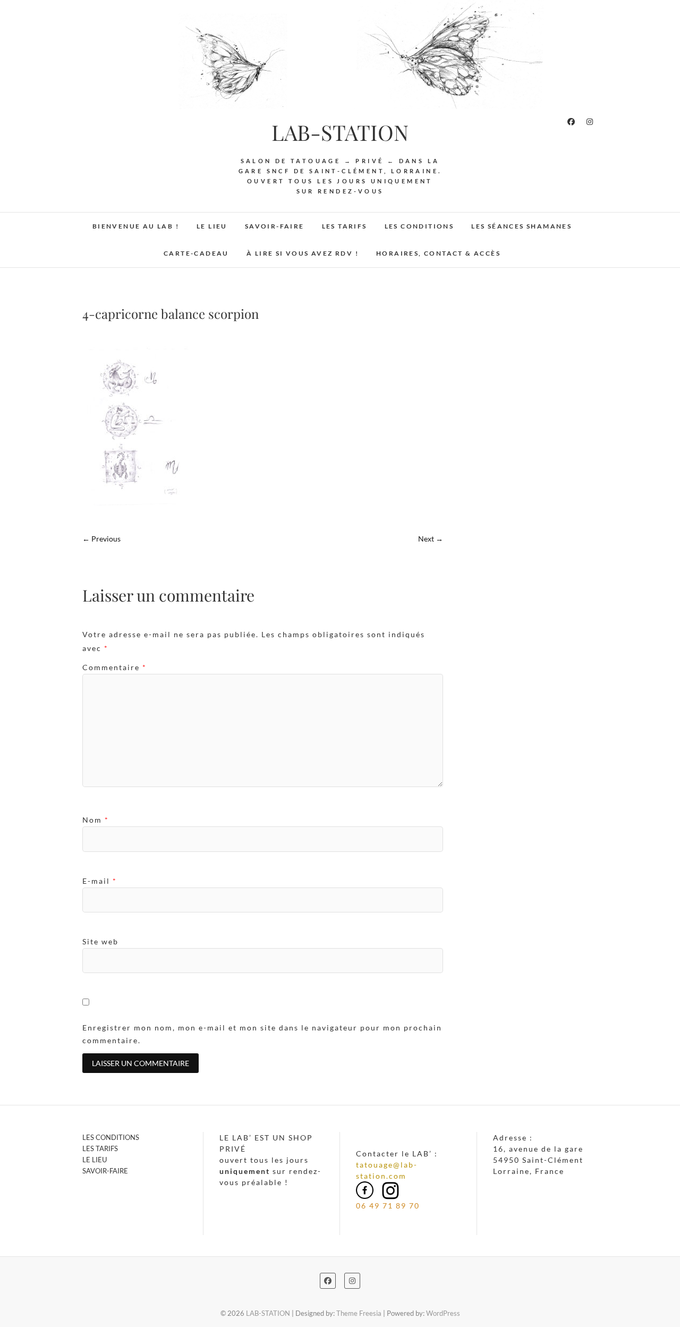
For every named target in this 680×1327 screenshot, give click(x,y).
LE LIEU (212, 226)
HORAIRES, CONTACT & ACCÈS (438, 253)
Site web (100, 941)
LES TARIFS (344, 226)
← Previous (101, 538)
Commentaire (114, 667)
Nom (95, 819)
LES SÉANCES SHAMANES (521, 226)
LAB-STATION (340, 132)
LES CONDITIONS (419, 226)
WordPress (443, 1313)
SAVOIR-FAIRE (274, 226)
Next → (430, 538)
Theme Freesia (358, 1313)
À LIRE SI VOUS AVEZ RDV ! (302, 253)
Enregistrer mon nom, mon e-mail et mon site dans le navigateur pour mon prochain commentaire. (262, 1034)
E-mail (99, 880)
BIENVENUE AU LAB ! (135, 226)
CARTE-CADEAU (196, 253)
